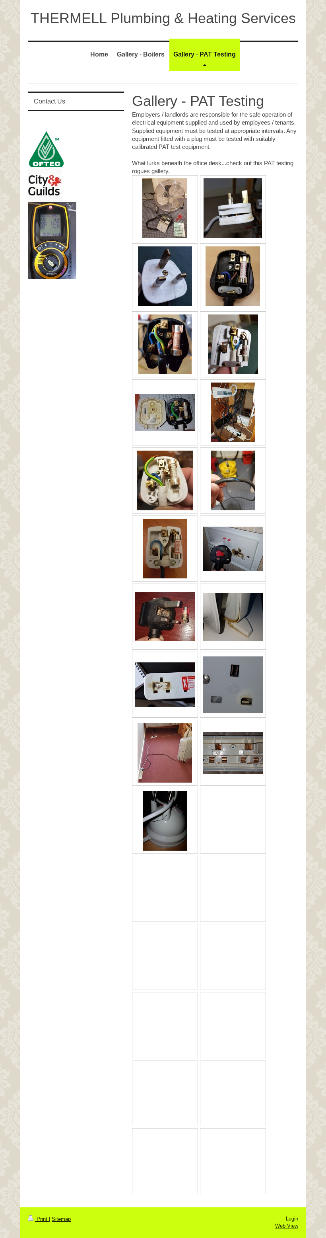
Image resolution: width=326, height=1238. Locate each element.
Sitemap (61, 1219)
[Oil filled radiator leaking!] (233, 617)
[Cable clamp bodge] (165, 548)
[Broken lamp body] (165, 821)
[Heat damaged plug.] (165, 412)
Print (42, 1219)
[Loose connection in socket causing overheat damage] (233, 549)
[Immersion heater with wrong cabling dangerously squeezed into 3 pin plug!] (233, 208)
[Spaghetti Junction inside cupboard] (233, 412)
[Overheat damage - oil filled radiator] (165, 616)
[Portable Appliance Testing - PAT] (164, 208)
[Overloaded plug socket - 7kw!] (233, 684)
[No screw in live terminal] (233, 276)
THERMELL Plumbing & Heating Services (163, 18)
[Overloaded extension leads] (165, 684)
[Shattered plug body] (165, 276)
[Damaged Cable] (233, 480)
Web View (286, 1226)
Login (292, 1219)
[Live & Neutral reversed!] (233, 344)
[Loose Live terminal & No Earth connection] (165, 480)
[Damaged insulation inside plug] (165, 344)
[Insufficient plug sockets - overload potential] (165, 753)
